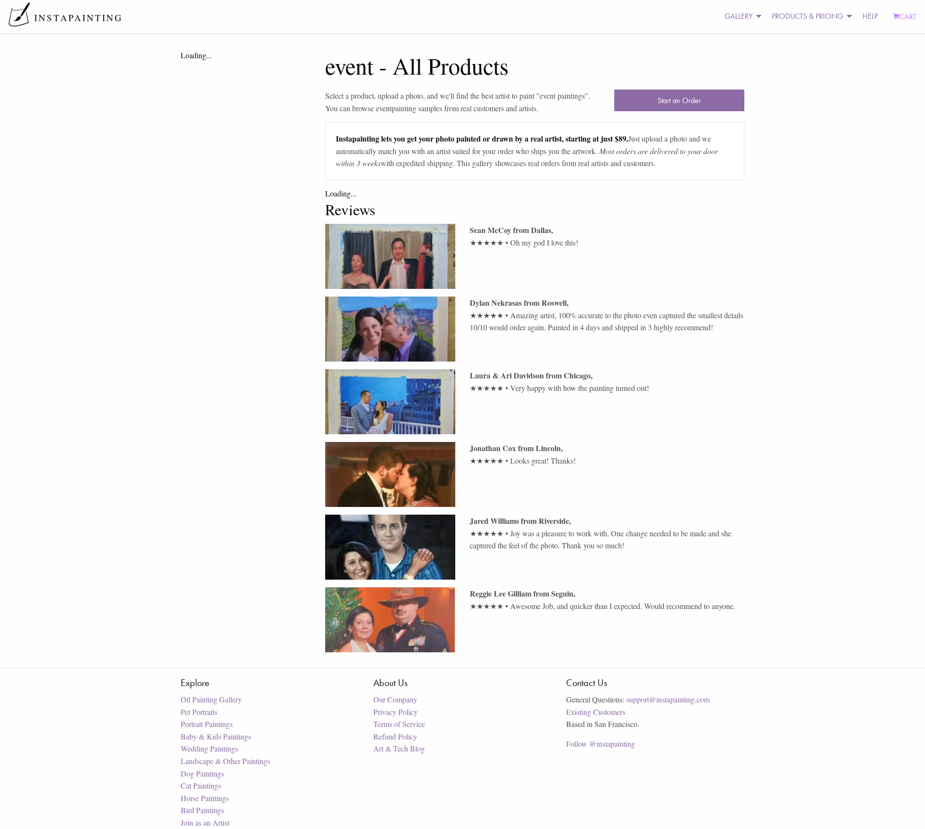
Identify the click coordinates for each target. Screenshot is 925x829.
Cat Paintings (201, 785)
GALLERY (739, 16)
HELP (870, 16)
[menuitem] (740, 16)
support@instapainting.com (668, 699)
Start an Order (679, 100)
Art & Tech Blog (399, 748)
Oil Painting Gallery (211, 699)
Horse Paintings (205, 798)
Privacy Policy (395, 712)
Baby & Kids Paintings (216, 736)
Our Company (395, 699)
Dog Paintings (202, 773)
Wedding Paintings (209, 748)
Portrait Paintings (207, 724)
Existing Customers (595, 712)
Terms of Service (399, 724)
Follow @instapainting (600, 743)
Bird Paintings (202, 810)
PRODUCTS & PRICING (807, 16)
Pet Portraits (199, 712)
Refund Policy (395, 736)
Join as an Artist (205, 822)
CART (907, 17)
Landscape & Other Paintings (225, 761)
